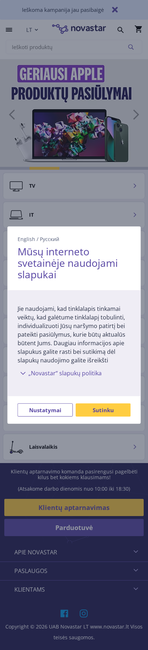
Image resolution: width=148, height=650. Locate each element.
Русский (49, 239)
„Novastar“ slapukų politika (65, 373)
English (26, 239)
